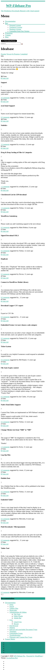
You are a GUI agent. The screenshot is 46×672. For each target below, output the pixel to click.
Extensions (9, 33)
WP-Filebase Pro (20, 656)
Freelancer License (15, 27)
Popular (3, 54)
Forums (7, 648)
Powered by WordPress (34, 656)
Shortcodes (13, 610)
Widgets (12, 628)
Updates (8, 35)
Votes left (4, 78)
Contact (7, 645)
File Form (17, 614)
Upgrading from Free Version (19, 31)
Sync (11, 620)
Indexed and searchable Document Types (23, 629)
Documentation (10, 21)
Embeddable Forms (16, 633)
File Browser (13, 626)
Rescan (16, 624)
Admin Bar (17, 618)
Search (11, 606)
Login (7, 643)
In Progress (16, 54)
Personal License (15, 25)
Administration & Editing (18, 612)
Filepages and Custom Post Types (20, 637)
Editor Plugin (18, 616)
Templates (12, 631)
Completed (23, 54)
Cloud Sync (18, 622)
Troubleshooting (14, 635)
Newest (9, 54)
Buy (6, 23)
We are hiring (9, 652)
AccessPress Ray (12, 658)
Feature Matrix (10, 639)
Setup (11, 604)
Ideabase (8, 647)
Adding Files (13, 608)
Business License (15, 29)
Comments (5, 98)
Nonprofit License (11, 650)
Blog (6, 37)
